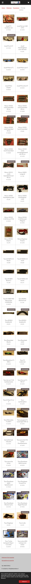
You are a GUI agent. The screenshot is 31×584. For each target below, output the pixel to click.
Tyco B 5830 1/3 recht (22, 259)
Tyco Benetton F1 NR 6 (8, 361)
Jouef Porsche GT (22, 86)
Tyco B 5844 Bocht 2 (8, 279)
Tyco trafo (22, 523)
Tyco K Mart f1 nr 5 (8, 401)
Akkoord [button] (24, 581)
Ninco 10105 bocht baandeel (22, 128)
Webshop (9, 8)
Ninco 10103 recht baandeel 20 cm (22, 107)
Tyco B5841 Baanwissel (22, 299)
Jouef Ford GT (8, 46)
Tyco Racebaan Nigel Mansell (22, 504)
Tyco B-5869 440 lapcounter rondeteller (8, 300)
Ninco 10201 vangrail (22, 173)
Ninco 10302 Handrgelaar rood (22, 197)
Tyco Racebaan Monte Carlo (8, 504)
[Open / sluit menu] (2, 2)
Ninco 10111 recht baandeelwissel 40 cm (9, 174)
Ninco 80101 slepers (8, 240)
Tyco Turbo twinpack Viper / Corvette (8, 542)
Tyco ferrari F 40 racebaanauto (8, 381)
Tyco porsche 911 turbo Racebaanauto (22, 441)
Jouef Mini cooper (8, 86)
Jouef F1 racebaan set (9, 27)
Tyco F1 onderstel (22, 361)
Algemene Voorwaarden (8, 557)
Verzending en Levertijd (8, 560)
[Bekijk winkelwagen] (28, 2)
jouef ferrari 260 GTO (22, 27)
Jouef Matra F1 (8, 67)
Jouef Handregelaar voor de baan (22, 47)
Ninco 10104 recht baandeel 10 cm (8, 129)
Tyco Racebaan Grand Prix (22, 482)
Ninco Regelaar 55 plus (22, 240)
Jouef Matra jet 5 (22, 67)
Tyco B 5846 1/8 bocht (22, 279)
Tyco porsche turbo (8, 462)
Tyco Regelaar (8, 523)
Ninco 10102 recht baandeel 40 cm (8, 107)
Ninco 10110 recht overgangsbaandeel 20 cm (22, 151)
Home (3, 8)
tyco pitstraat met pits (8, 440)
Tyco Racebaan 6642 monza (22, 462)
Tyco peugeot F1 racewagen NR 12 (22, 421)
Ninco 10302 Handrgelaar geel (8, 196)
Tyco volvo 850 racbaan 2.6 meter (22, 542)
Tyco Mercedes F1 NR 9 (8, 421)
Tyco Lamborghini (22, 401)
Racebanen (16, 8)
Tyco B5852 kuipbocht (8, 321)
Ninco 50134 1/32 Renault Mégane (22, 219)
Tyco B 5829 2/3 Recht (8, 259)
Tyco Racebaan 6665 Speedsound (8, 483)
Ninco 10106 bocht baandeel (9, 150)
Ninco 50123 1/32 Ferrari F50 (8, 218)
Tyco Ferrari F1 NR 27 (22, 381)
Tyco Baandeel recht (22, 341)
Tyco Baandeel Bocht (8, 341)
